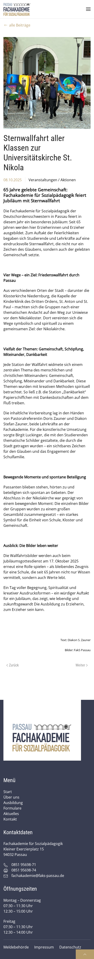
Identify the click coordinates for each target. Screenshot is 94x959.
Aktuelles (11, 813)
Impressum (44, 947)
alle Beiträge (19, 25)
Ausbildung (13, 802)
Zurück (14, 665)
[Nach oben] (85, 954)
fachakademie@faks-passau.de (37, 875)
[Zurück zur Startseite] (17, 9)
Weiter (80, 665)
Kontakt (10, 819)
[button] (88, 9)
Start (7, 791)
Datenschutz (70, 947)
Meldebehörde (16, 947)
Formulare (12, 808)
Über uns (11, 797)
